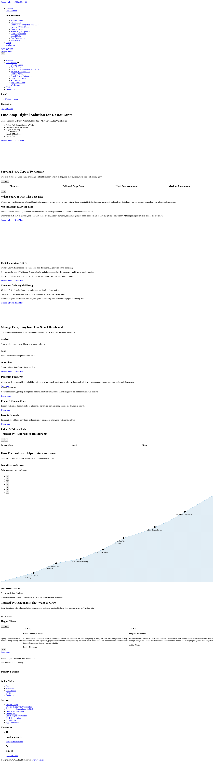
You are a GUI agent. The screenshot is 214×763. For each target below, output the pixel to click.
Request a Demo (7, 2)
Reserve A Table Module (20, 27)
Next (3, 191)
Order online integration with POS (19, 709)
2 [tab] (7, 479)
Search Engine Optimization (22, 31)
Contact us (10, 695)
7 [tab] (7, 492)
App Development (18, 38)
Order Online (16, 22)
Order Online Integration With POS (25, 25)
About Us (10, 688)
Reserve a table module (15, 711)
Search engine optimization (16, 716)
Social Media (16, 36)
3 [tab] (7, 482)
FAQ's (8, 43)
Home (8, 686)
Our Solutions (11, 11)
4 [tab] (7, 484)
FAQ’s (8, 693)
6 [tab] (7, 490)
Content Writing (17, 29)
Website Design (17, 20)
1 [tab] (7, 477)
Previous (5, 181)
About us (9, 8)
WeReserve (15, 40)
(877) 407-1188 (20, 2)
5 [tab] (7, 487)
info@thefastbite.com (9, 99)
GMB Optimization (18, 34)
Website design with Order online (19, 707)
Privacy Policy (38, 760)
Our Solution (11, 691)
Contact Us (10, 45)
